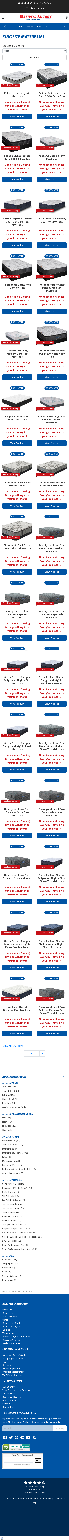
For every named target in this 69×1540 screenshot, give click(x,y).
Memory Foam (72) (11, 1141)
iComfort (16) (8, 1268)
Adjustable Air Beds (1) (12, 1173)
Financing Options (12, 1368)
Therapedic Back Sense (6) (14, 1224)
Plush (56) (7, 1122)
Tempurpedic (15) (10, 1263)
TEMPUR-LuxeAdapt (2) (13, 1208)
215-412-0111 (39, 8)
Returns (6, 1365)
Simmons (7, 1309)
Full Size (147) (8, 1095)
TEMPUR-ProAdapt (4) (12, 1204)
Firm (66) (6, 1118)
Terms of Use (39, 1498)
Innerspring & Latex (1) (12, 1165)
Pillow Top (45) (9, 1126)
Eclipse (6, 1330)
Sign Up (60, 1428)
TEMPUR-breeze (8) (11, 1212)
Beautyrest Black (11, 1323)
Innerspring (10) (9, 1149)
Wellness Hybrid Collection (16, 1336)
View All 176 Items (13, 1045)
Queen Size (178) (10, 1099)
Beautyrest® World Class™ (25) (17, 1188)
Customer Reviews (12, 1397)
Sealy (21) (6, 1272)
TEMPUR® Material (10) (12, 1145)
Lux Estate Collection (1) (13, 1200)
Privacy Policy (53, 1498)
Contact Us (8, 1407)
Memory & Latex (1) (11, 1161)
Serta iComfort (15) (11, 1192)
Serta (5, 1319)
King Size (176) (9, 1103)
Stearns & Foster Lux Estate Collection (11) (22, 1237)
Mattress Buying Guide (14, 1355)
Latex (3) (6, 1157)
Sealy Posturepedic (12, 1343)
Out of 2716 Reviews (42, 3)
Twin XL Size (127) (10, 1091)
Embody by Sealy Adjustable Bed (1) (19, 1169)
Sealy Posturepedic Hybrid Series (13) (19, 1249)
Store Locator (9, 1400)
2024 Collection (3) (11, 1241)
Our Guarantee (10, 1386)
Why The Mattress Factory (16, 1390)
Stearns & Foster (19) (12, 1276)
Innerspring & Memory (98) (15, 1153)
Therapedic (8, 1333)
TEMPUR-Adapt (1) (10, 1196)
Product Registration (13, 1371)
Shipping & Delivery (12, 1358)
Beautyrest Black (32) (12, 1216)
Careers (6, 1403)
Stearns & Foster (11, 1340)
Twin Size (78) (9, 1087)
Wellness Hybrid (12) (11, 1220)
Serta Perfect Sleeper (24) (14, 1184)
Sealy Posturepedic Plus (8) (15, 1245)
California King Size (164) (14, 1107)
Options (34, 57)
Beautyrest (8, 1313)
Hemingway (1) (9, 1280)
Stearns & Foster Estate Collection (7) (20, 1232)
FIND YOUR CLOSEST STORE (33, 26)
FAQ (4, 1361)
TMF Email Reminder (12, 1375)
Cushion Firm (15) (10, 1130)
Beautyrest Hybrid (11, 1326)
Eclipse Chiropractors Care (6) (16, 1228)
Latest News (8, 1393)
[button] (5, 26)
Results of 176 (13, 45)
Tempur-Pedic (9, 1316)
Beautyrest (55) (9, 1259)
